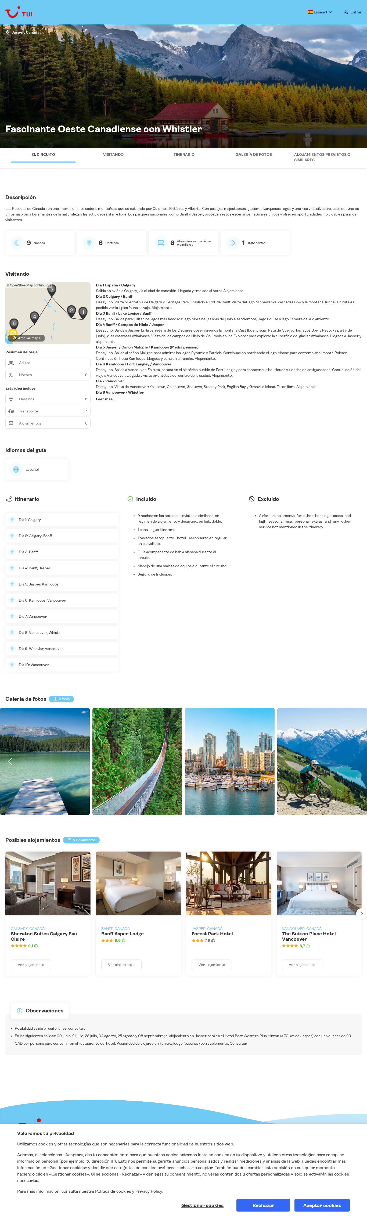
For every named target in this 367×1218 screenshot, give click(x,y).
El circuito (43, 154)
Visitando (113, 154)
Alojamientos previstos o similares (322, 157)
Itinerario (183, 154)
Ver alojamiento (31, 964)
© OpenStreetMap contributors (29, 285)
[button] (5, 158)
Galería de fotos (254, 154)
